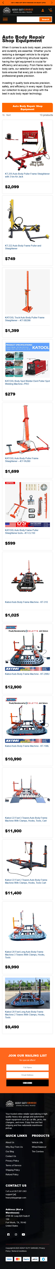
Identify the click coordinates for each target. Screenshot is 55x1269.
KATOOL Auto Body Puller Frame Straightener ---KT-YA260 (21, 459)
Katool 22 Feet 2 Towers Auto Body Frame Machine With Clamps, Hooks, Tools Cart (26, 881)
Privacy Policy (12, 1160)
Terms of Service (13, 1165)
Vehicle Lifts (37, 1142)
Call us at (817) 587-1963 (16, 1194)
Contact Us (11, 1156)
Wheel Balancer (39, 1147)
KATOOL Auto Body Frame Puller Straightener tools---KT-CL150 (21, 531)
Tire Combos (38, 1151)
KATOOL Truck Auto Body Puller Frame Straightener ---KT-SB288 (24, 319)
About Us (10, 1142)
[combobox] (34, 19)
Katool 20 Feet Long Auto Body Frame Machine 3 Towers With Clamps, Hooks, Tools (25, 955)
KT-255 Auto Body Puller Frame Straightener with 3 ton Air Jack (27, 175)
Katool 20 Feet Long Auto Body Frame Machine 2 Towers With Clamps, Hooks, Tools (25, 1015)
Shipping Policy (13, 1170)
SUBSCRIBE (27, 1083)
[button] (50, 10)
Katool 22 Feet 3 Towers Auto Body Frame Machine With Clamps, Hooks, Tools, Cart (26, 819)
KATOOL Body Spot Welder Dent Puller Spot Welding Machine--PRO (27, 382)
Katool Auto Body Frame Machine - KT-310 (26, 602)
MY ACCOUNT (42, 10)
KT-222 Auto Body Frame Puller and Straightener (23, 247)
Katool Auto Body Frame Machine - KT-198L (27, 746)
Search (45, 19)
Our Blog (10, 1151)
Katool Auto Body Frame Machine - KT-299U (27, 674)
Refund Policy (12, 1174)
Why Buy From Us (14, 1147)
